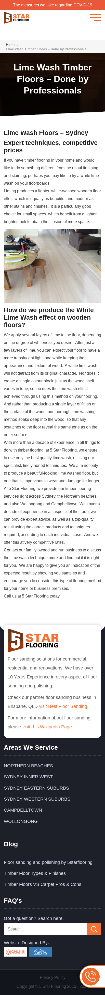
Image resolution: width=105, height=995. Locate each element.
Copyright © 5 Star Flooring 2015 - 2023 (53, 986)
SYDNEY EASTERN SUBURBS (36, 788)
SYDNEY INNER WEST (28, 776)
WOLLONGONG (21, 821)
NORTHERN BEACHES (28, 765)
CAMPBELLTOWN (23, 810)
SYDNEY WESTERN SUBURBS (37, 799)
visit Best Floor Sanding (63, 706)
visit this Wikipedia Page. (47, 726)
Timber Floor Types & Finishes (35, 873)
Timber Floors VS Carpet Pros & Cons (42, 884)
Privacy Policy (52, 977)
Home (11, 44)
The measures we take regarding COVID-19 (52, 5)
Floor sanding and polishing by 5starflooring (48, 862)
